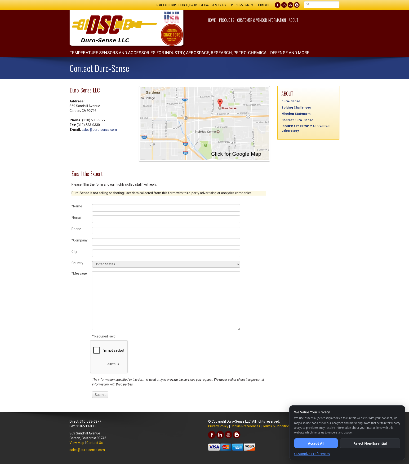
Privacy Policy (218, 426)
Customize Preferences (312, 453)
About (293, 20)
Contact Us (94, 443)
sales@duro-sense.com (99, 129)
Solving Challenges (296, 107)
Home (212, 20)
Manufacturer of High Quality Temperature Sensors (191, 4)
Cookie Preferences (245, 426)
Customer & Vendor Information (261, 20)
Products (226, 20)
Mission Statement (296, 113)
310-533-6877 (244, 4)
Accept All (316, 443)
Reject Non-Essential (370, 443)
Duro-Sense (290, 101)
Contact (263, 4)
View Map (77, 443)
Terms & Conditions (276, 426)
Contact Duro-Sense (297, 120)
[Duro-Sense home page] (135, 28)
